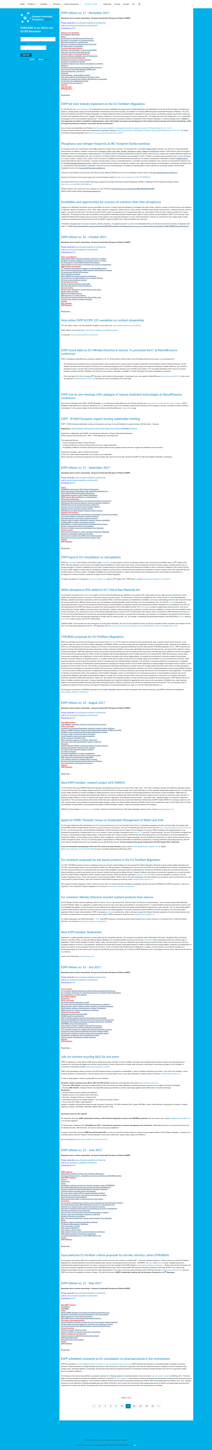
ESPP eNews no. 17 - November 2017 (85, 13)
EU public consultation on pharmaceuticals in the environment (84, 1314)
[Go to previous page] (94, 1406)
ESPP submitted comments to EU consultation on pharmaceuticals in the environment (115, 1358)
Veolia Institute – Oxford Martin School (75, 75)
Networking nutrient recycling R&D (74, 1014)
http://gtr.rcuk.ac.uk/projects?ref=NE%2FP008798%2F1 (133, 177)
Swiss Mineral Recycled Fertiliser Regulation (78, 493)
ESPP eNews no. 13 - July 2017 (81, 967)
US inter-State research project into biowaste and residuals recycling (87, 1324)
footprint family (182, 158)
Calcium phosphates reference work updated (78, 748)
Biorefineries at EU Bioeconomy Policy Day (77, 38)
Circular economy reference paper (74, 1330)
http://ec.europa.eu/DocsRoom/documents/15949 (105, 133)
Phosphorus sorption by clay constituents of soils (80, 1035)
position (180, 116)
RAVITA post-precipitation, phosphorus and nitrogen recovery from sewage (89, 514)
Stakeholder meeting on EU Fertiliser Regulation (79, 495)
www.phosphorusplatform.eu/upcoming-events (91, 1139)
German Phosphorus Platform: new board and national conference (86, 501)
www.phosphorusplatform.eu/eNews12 (82, 1163)
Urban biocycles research (70, 274)
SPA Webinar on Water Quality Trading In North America (82, 510)
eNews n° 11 (137, 832)
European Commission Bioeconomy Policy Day (79, 44)
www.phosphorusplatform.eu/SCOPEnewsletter (101, 330)
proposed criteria (142, 874)
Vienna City (65, 1181)
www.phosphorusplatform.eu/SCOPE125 (127, 325)
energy (139, 151)
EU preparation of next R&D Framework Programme (80, 262)
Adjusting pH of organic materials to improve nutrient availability (85, 520)
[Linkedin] (140, 4)
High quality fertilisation (70, 1228)
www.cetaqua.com (86, 809)
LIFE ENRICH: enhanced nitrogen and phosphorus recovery (83, 724)
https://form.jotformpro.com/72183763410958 (78, 849)
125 (104, 403)
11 (128, 1406)
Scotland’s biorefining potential (73, 62)
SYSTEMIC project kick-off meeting (74, 1024)
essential (144, 607)
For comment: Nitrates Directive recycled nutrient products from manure (107, 897)
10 (122, 1406)
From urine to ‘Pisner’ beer (71, 1230)
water (118, 151)
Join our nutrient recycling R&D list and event (90, 1056)
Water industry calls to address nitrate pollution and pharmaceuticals (87, 1006)
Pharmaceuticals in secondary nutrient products (79, 518)
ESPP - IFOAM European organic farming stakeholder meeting (100, 419)
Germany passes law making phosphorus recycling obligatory (84, 1189)
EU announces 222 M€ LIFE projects (74, 272)
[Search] (133, 4)
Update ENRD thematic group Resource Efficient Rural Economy (85, 1312)
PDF (74, 28)
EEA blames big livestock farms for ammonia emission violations (85, 503)
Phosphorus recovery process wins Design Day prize (81, 297)
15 (153, 1406)
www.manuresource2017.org (171, 376)
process (181, 616)
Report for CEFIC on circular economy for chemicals (80, 1332)
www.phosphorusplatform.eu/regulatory (157, 579)
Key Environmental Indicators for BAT (75, 1002)
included (172, 602)
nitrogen (124, 151)
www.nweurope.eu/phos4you (149, 1083)
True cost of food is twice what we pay (75, 52)
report (64, 207)
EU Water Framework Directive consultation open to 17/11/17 (83, 261)
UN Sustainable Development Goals (78, 163)
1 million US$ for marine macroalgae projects (78, 522)
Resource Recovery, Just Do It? (73, 71)
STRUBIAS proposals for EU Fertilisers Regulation (80, 489)
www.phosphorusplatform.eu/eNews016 (82, 250)
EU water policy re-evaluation (72, 46)
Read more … (66, 95)
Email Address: (25, 35)
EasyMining (65, 1307)
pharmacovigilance (121, 1378)
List (161, 685)
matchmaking (127, 408)
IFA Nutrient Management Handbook (74, 1224)
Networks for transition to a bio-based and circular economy (84, 1195)
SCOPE (32, 59)
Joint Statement (83, 109)
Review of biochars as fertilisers (73, 1216)
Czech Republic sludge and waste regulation (78, 736)
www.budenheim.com (86, 956)
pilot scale (64, 619)
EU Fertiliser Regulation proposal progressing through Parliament (86, 1187)
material (145, 151)
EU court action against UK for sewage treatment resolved (83, 1193)
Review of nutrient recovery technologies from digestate (82, 528)
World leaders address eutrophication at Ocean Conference (83, 1008)
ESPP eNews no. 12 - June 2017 (81, 1150)
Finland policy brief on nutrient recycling (76, 299)
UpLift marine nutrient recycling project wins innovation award (84, 1033)
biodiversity (155, 151)
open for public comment (160, 1376)
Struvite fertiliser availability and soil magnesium (79, 56)
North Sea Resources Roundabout (74, 1197)
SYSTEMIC (65, 1309)
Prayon (63, 1179)
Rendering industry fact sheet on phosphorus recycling (82, 64)
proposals (112, 642)
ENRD (97, 825)
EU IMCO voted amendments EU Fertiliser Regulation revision (84, 732)
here (136, 579)
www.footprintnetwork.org (92, 191)
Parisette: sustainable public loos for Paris (77, 534)
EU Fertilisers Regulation (70, 34)
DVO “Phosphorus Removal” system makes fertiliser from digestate (86, 1218)
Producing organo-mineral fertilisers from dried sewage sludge (84, 1031)
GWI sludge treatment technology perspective (78, 1234)
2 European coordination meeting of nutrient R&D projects (84, 268)
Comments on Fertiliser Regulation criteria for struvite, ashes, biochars (88, 728)
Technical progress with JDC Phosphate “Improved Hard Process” (86, 1326)
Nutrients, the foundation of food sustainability (79, 50)
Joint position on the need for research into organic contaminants (86, 264)
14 (147, 1406)
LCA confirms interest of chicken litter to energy (79, 759)
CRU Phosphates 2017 (69, 1338)
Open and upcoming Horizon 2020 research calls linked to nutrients (86, 270)
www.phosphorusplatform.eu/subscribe (84, 335)
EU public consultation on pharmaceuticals (77, 40)
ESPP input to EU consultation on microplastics (79, 497)
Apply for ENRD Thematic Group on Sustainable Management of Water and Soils (91, 730)
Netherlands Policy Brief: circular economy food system (82, 1199)
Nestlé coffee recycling (69, 291)
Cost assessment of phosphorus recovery (77, 763)
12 (134, 1406)
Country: (23, 44)
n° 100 (96, 919)
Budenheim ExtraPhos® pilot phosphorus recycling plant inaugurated (87, 1020)
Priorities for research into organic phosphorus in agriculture (84, 79)
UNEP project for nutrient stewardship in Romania (80, 1010)
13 (140, 1406)
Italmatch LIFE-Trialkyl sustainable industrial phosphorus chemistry (86, 1022)
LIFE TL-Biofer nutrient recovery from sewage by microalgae (83, 1018)
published (87, 595)
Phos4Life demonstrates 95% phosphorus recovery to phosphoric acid (88, 1205)
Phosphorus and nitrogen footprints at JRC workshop (81, 67)
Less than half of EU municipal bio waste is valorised (81, 742)
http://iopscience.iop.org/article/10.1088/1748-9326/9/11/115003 (133, 189)
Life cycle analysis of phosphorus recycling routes (80, 77)
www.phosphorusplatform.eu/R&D (98, 1067)
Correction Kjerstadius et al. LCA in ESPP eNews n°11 (81, 1235)
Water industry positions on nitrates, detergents (79, 740)
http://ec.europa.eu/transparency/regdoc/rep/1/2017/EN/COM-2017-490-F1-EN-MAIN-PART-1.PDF (143, 626)
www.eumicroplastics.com (98, 579)
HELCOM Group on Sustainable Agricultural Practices (81, 1318)
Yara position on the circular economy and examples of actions (85, 1212)
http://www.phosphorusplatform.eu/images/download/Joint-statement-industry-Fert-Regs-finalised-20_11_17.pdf (132, 128)
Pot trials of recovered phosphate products (77, 749)
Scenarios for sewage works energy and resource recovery (83, 1207)
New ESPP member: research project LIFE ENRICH (93, 782)
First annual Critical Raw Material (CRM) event (78, 69)
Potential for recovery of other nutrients (76, 60)
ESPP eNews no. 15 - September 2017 (85, 467)
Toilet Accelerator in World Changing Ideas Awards (80, 1336)
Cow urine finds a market (70, 1226)
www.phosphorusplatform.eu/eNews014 (82, 715)
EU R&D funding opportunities (72, 1016)
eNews (40, 59)
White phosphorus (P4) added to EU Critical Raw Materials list (84, 491)
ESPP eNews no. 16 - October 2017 (84, 237)
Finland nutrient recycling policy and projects (78, 1191)
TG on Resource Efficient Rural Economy (174, 827)
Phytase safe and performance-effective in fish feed (80, 1214)
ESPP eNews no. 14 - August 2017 (83, 702)
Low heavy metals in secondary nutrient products (80, 516)
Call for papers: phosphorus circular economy (78, 1037)
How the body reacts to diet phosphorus (76, 286)
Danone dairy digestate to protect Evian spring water (81, 289)
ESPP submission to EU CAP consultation (77, 1316)
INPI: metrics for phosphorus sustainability (77, 757)
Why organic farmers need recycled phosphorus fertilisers (83, 1232)
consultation (106, 562)
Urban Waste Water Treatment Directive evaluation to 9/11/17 (83, 259)
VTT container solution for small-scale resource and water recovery (86, 1029)
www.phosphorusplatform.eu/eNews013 (82, 980)
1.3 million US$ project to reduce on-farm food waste (81, 755)
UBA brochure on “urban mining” (73, 295)
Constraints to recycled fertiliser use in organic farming (82, 278)
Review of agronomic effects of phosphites (77, 526)
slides (172, 647)
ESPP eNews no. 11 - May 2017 (81, 1283)
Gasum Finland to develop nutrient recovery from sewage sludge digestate (89, 1322)
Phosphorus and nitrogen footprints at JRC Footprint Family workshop (105, 143)
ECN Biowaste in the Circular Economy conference (80, 505)
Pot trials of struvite (68, 751)
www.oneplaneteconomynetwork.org (164, 173)
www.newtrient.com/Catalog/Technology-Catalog (163, 403)
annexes (160, 1263)
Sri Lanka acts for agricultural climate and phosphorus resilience (85, 1004)
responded (72, 562)
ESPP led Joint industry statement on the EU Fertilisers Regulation (103, 104)
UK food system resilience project (74, 280)
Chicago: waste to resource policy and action (78, 734)
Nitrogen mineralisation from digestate (75, 1210)
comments (79, 1364)
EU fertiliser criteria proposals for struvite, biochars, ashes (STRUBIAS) (88, 1185)
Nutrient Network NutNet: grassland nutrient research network (84, 746)
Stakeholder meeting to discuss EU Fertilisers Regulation (82, 1174)
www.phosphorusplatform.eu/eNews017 (82, 26)
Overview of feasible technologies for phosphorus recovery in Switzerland (89, 1208)
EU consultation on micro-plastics (74, 995)
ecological (102, 151)
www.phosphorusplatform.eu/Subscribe (90, 23)
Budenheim (148, 940)
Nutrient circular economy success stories (77, 509)
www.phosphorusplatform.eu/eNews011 (82, 1296)
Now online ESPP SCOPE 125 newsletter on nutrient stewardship (102, 320)
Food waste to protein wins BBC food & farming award (81, 536)
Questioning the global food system (74, 81)
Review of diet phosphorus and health (75, 284)
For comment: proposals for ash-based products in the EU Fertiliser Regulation (110, 860)
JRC (95, 149)
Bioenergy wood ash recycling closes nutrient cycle (80, 538)
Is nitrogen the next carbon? (72, 83)
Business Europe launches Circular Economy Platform (81, 761)
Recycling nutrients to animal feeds (74, 42)
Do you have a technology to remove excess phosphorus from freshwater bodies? (92, 1203)
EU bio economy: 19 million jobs (73, 738)
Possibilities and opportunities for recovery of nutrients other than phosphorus (111, 202)
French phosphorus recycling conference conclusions (81, 1027)
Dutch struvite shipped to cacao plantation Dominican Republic (85, 532)
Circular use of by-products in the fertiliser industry (80, 507)
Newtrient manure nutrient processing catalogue (79, 1222)
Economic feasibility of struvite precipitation (78, 753)
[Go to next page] (158, 1406)
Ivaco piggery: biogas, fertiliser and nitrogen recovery (81, 1026)
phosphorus (131, 151)
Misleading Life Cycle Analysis (72, 1340)
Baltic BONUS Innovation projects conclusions (78, 276)
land (113, 151)
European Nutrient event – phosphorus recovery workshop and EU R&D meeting (91, 1176)
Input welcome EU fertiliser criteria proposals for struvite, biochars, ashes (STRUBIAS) (115, 1255)
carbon (109, 151)
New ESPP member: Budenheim (81, 932)
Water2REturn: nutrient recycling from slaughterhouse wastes (84, 524)
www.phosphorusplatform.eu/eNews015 (82, 480)
